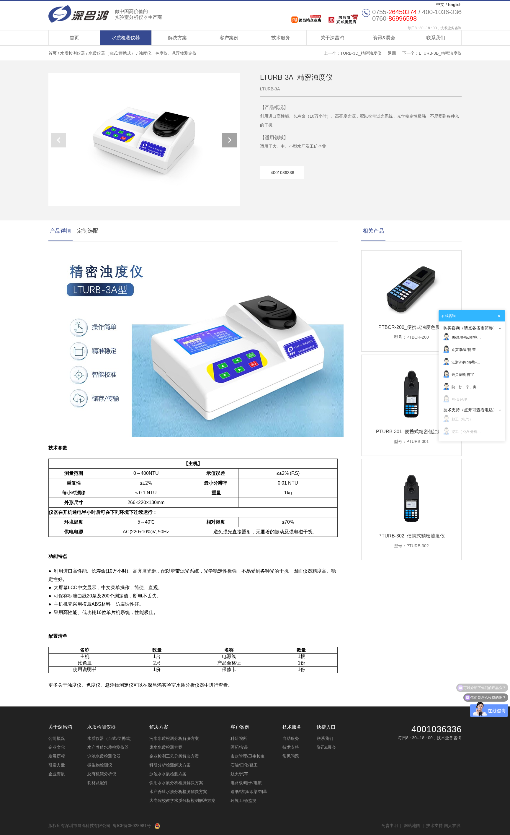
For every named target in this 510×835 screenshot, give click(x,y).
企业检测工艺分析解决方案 (174, 756)
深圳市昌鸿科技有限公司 (105, 14)
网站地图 (412, 825)
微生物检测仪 (99, 765)
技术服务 (280, 37)
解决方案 (177, 37)
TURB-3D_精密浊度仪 (360, 53)
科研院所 (239, 738)
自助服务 (290, 738)
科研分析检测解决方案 (170, 765)
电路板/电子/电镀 (246, 782)
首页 (74, 37)
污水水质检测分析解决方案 (174, 738)
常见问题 (290, 756)
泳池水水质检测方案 (168, 773)
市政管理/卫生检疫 (248, 756)
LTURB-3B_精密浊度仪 (440, 53)
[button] (229, 140)
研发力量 (56, 765)
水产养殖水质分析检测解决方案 (178, 791)
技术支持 (290, 747)
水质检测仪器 (126, 37)
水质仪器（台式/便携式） (112, 53)
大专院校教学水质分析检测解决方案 (182, 800)
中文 (440, 4)
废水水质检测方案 (165, 747)
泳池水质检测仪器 (103, 756)
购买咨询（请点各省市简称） (470, 328)
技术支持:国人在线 (443, 825)
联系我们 (435, 37)
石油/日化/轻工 (244, 765)
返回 (392, 53)
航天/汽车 (239, 773)
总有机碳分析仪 (101, 773)
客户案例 (229, 37)
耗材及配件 (97, 782)
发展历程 (56, 756)
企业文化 (56, 747)
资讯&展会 (384, 37)
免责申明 (389, 825)
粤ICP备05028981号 (132, 825)
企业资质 (56, 773)
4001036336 (282, 172)
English (455, 4)
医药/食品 (239, 747)
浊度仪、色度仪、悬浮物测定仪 (168, 53)
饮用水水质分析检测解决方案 (176, 782)
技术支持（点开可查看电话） (470, 409)
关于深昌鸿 (332, 37)
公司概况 (56, 738)
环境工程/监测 (243, 800)
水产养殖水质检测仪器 (108, 747)
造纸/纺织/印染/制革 (249, 791)
